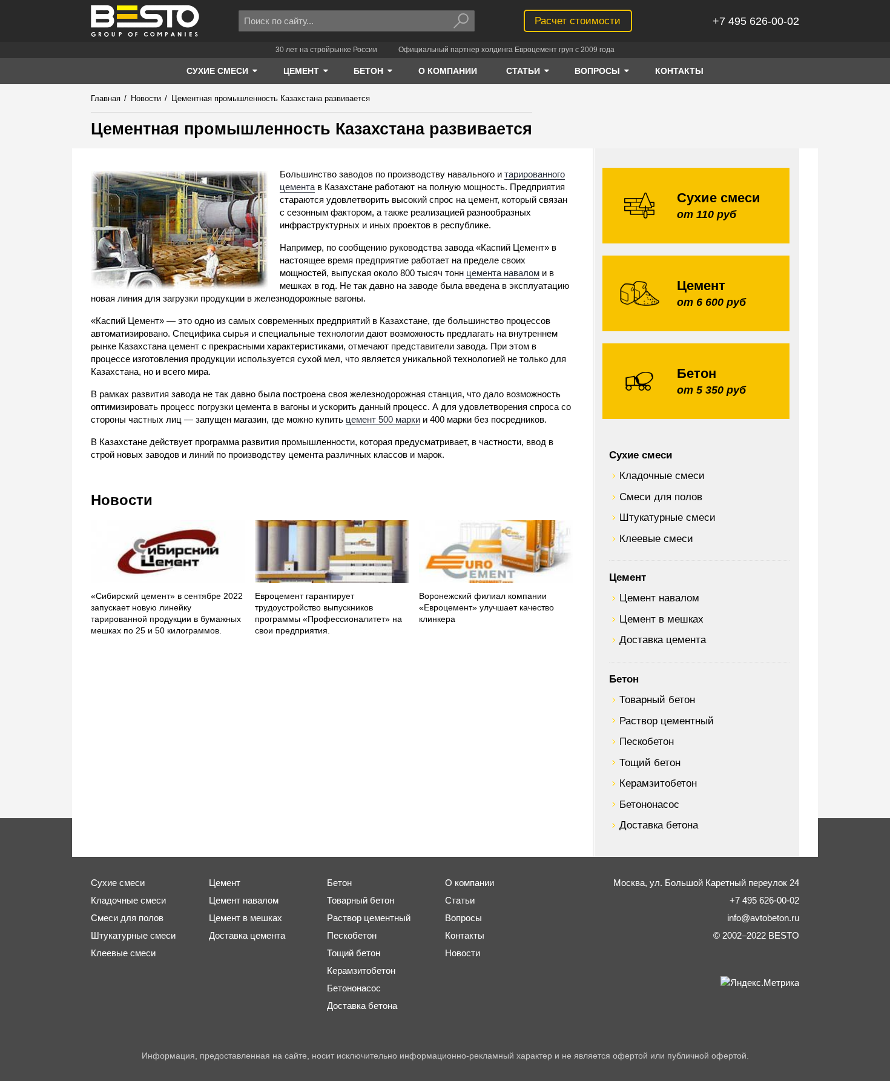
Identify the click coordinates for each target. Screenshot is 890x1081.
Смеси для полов (660, 496)
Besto (145, 21)
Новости (122, 500)
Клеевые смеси (656, 538)
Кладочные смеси (662, 475)
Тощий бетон (650, 762)
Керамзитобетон (658, 783)
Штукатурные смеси (667, 517)
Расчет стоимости (578, 20)
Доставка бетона (658, 824)
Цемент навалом (659, 597)
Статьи (460, 900)
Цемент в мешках (661, 618)
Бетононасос (649, 804)
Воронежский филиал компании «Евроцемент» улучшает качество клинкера (486, 608)
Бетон (624, 678)
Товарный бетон (657, 699)
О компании (469, 883)
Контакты (464, 935)
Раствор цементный (666, 720)
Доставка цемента (662, 639)
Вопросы (463, 918)
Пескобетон (646, 741)
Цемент (627, 577)
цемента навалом (502, 273)
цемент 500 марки (383, 419)
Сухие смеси (640, 454)
